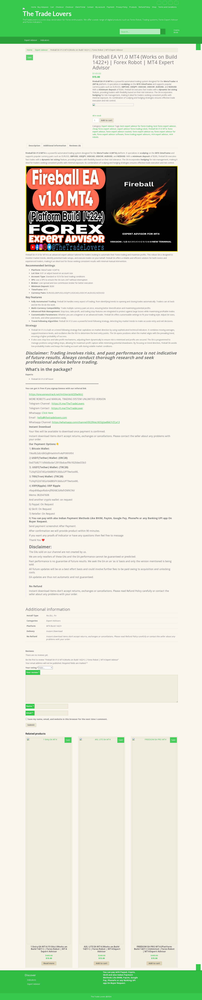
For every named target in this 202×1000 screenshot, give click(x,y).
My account (100, 7)
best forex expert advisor (164, 126)
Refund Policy (144, 7)
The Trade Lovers (47, 13)
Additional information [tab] (54, 145)
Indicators (44, 40)
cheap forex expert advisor (104, 129)
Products (133, 7)
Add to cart (106, 120)
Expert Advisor (30, 40)
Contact (90, 7)
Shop (154, 7)
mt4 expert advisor (159, 134)
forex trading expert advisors (137, 134)
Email (29, 713)
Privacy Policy (121, 7)
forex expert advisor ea (143, 131)
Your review (32, 672)
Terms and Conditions (167, 7)
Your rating (32, 667)
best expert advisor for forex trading (136, 126)
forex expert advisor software (110, 134)
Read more (49, 963)
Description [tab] (34, 145)
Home (33, 7)
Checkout (59, 7)
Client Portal (80, 7)
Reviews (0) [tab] (75, 145)
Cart (52, 7)
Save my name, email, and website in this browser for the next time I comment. (67, 719)
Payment (110, 7)
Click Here (47, 412)
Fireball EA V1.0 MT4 (158, 129)
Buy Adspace (43, 7)
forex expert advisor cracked (119, 131)
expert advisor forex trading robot (132, 129)
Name (30, 706)
